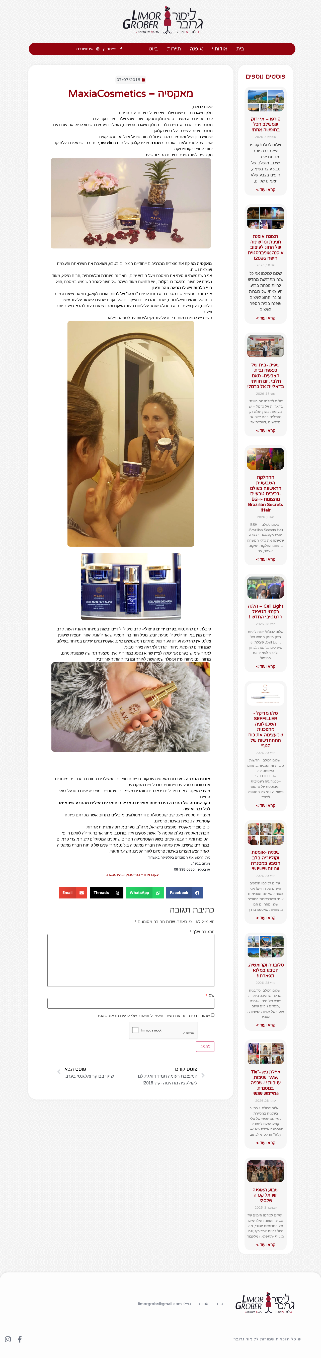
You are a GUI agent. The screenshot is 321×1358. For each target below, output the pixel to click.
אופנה (196, 49)
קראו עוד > (265, 189)
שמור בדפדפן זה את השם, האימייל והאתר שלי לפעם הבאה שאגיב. (153, 1016)
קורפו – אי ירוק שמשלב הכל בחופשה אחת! (265, 124)
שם (209, 995)
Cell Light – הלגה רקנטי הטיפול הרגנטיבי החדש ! (265, 611)
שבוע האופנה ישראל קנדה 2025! (266, 1195)
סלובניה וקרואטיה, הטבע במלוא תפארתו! (266, 970)
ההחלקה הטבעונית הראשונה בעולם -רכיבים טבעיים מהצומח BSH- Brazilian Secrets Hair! (265, 494)
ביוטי (152, 49)
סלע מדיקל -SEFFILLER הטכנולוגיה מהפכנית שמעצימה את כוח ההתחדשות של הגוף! (265, 729)
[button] (184, 892)
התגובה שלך (202, 932)
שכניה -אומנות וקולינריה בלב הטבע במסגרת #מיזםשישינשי (265, 860)
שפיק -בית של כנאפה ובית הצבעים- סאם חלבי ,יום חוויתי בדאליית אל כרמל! (265, 375)
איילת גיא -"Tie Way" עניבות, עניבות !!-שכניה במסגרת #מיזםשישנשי (266, 1082)
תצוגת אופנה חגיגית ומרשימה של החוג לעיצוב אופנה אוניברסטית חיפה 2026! (266, 247)
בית (240, 49)
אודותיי (219, 49)
